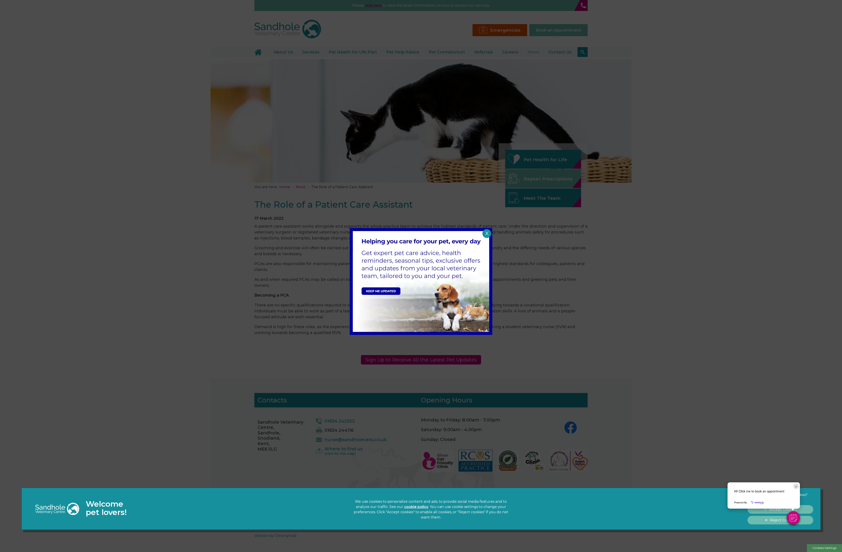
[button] (793, 517)
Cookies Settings (824, 548)
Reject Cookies (783, 520)
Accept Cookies (782, 509)
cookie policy (416, 507)
